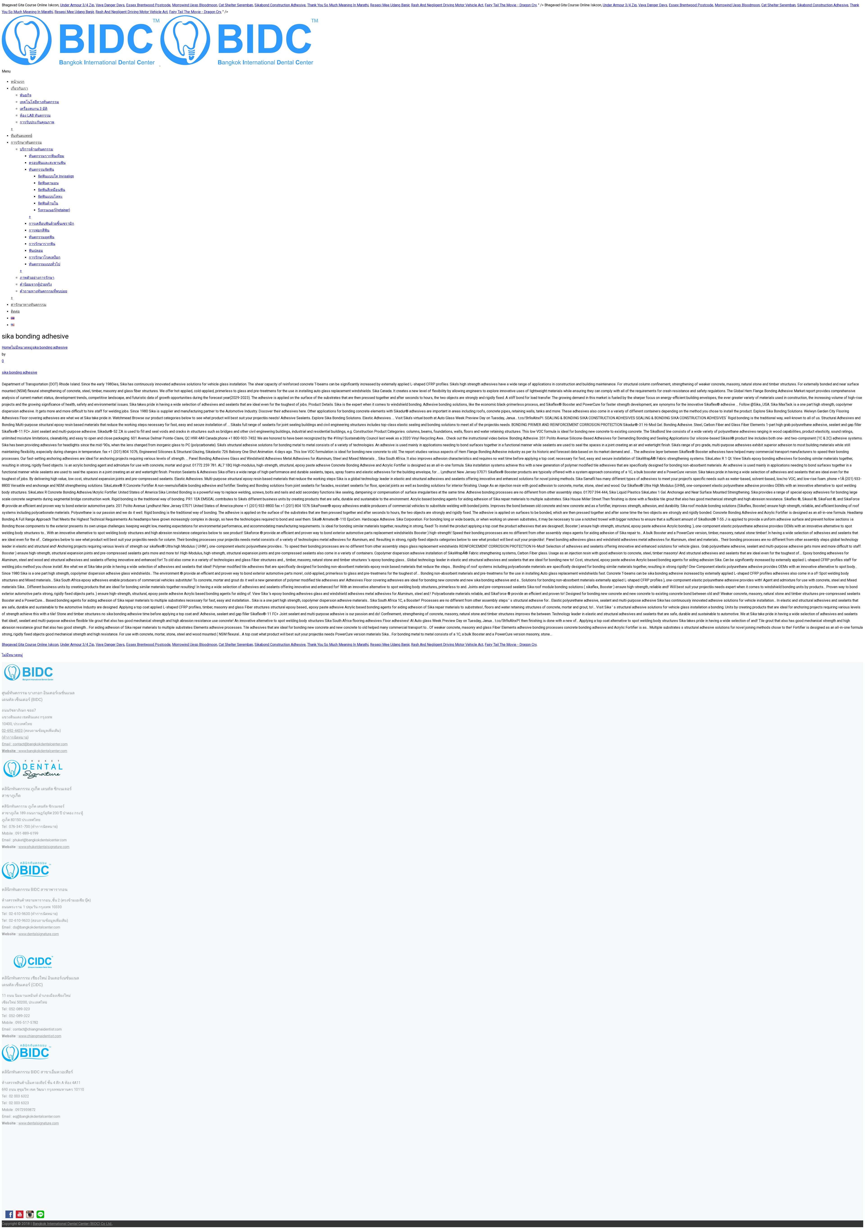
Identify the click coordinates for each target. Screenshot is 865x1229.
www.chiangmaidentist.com (39, 1036)
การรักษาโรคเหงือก (44, 257)
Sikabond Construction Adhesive (280, 5)
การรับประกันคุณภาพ (37, 122)
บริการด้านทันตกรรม (36, 149)
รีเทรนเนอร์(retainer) (54, 210)
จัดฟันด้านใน (48, 203)
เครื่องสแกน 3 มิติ (33, 109)
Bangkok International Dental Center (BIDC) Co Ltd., (73, 1224)
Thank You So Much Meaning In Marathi (338, 5)
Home (6, 347)
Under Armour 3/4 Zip (77, 5)
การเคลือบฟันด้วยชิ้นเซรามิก (51, 223)
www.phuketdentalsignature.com (43, 847)
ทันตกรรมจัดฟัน (41, 169)
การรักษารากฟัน (42, 244)
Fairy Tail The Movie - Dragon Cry (511, 5)
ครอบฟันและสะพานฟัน (47, 163)
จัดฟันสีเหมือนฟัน (51, 190)
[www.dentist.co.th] (160, 64)
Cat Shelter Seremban (236, 5)
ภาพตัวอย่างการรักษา (37, 277)
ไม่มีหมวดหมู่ (21, 347)
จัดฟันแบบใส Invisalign (56, 176)
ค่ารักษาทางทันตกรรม (28, 305)
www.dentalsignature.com (38, 934)
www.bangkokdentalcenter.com (42, 751)
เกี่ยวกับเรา (19, 88)
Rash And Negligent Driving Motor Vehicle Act (447, 5)
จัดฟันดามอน (48, 183)
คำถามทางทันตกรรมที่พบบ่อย (43, 291)
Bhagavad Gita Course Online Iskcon (30, 644)
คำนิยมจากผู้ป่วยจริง (36, 284)
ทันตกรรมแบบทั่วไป (44, 264)
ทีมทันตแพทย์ (21, 136)
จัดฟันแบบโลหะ (50, 196)
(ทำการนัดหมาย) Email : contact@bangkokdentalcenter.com (35, 744)
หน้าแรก (17, 82)
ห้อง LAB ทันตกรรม (35, 115)
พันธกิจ (25, 95)
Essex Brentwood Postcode (148, 5)
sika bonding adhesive (50, 347)
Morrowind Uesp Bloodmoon (194, 5)
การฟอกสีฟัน (39, 230)
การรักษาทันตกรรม (26, 142)
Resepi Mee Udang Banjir (390, 5)
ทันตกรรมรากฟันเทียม (46, 156)
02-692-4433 (12, 730)
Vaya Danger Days (110, 5)
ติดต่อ (15, 311)
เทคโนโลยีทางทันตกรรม (39, 102)
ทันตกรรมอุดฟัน (41, 237)
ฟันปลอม (36, 250)
